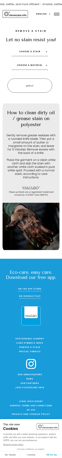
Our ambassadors (30, 375)
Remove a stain (29, 347)
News (29, 379)
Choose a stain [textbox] (29, 52)
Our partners (30, 383)
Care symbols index (29, 343)
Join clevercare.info (29, 388)
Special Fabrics (30, 352)
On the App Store (29, 289)
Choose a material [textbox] (30, 65)
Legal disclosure (31, 401)
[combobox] (30, 52)
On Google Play (30, 296)
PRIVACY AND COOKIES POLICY (31, 414)
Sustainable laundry (29, 339)
